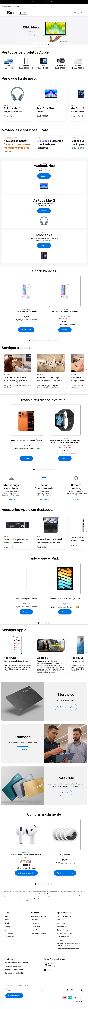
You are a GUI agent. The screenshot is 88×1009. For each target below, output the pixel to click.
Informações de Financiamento (17, 963)
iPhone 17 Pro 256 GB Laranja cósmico (26, 440)
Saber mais (10, 499)
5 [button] (42, 341)
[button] (2, 12)
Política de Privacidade (14, 969)
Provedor (60, 940)
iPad (7, 923)
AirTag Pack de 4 (65, 855)
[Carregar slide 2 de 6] (39, 44)
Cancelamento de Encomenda (68, 949)
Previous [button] (3, 2)
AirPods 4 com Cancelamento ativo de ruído (26, 856)
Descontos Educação (39, 933)
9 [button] (55, 341)
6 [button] (46, 341)
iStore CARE (35, 926)
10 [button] (58, 341)
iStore (81, 1001)
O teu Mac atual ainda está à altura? (43, 2)
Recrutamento (62, 926)
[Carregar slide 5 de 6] (48, 44)
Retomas (34, 920)
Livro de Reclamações (65, 937)
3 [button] (36, 341)
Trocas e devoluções (64, 933)
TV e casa (9, 933)
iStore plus (35, 923)
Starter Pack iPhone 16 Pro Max (65, 312)
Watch (7, 926)
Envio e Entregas (63, 930)
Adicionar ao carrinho (26, 873)
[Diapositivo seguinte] (86, 64)
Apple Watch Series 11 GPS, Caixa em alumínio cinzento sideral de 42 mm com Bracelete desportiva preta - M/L (65, 441)
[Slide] (44, 30)
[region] (44, 30)
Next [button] (85, 2)
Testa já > (55, 2)
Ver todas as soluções (65, 707)
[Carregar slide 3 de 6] (42, 44)
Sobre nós (60, 920)
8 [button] (52, 341)
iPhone (8, 920)
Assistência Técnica (38, 916)
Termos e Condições (13, 966)
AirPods (8, 930)
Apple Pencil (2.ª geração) (26, 599)
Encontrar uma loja (64, 916)
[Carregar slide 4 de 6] (45, 44)
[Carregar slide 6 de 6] (51, 44)
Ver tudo (65, 793)
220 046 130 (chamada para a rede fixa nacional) (68, 944)
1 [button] (29, 341)
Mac (6, 916)
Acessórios (9, 937)
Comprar (65, 330)
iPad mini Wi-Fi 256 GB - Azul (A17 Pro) (64, 599)
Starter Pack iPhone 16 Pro (26, 312)
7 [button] (49, 341)
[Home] (12, 12)
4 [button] (39, 341)
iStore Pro (35, 930)
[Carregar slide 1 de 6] (36, 44)
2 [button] (33, 341)
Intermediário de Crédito (14, 973)
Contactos (61, 923)
